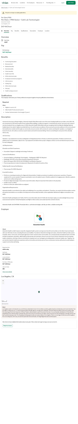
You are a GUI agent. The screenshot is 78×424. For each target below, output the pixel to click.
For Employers (31, 3)
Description (33, 31)
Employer (40, 31)
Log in (62, 3)
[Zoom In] (3, 281)
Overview (6, 31)
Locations (22, 3)
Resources (39, 3)
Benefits (17, 31)
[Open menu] (1, 30)
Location (47, 31)
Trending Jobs (50, 3)
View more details (7, 272)
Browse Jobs (14, 3)
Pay (12, 31)
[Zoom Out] (3, 283)
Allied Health (4, 7)
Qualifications (24, 31)
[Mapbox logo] (5, 304)
